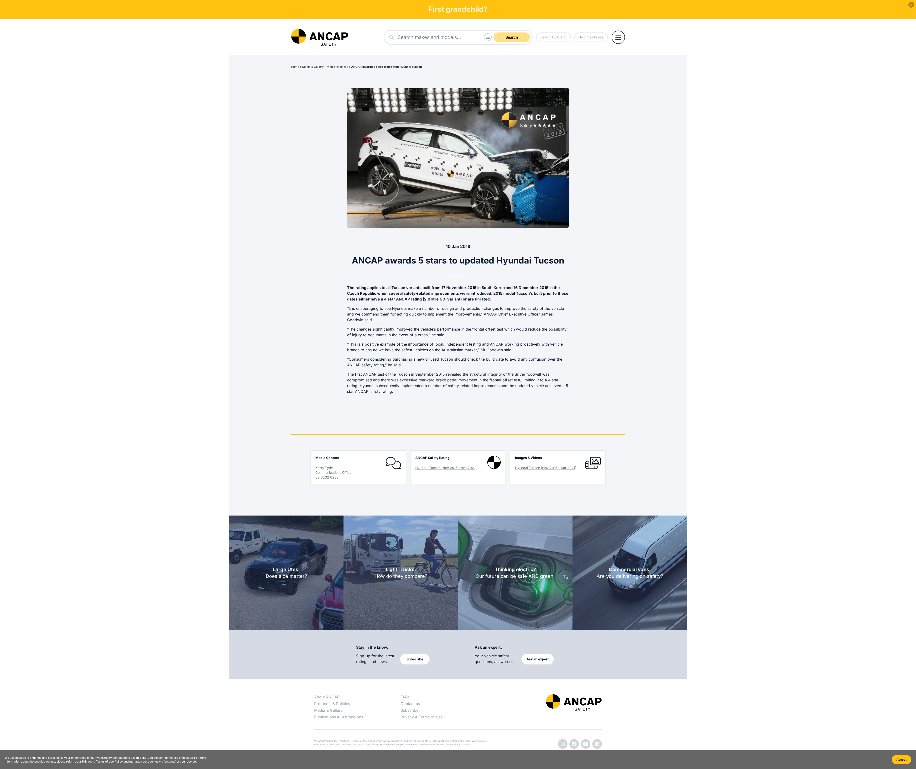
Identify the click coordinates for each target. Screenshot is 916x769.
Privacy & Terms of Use (422, 717)
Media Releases (337, 66)
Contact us (410, 703)
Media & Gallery (313, 66)
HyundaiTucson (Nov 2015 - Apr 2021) (446, 468)
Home (295, 66)
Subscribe (409, 710)
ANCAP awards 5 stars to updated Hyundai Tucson (386, 66)
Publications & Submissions (338, 717)
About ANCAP (326, 697)
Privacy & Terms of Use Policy (102, 761)
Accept (901, 759)
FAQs (405, 697)
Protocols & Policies (332, 703)
